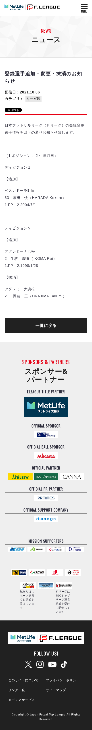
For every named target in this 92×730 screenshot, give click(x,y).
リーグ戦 (33, 99)
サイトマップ (56, 690)
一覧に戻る (46, 325)
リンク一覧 (16, 690)
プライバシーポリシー (62, 680)
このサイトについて (23, 680)
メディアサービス (21, 699)
